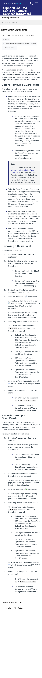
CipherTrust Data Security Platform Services (20, 44)
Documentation (10, 48)
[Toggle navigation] (36, 3)
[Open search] (31, 3)
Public (7, 39)
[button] (21, 22)
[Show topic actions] (39, 30)
